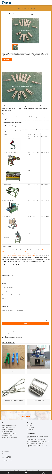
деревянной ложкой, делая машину (9, 433)
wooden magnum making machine (39, 251)
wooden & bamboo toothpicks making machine (12, 255)
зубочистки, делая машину (7, 431)
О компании (29, 425)
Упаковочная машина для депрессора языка (36, 439)
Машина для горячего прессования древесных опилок (38, 441)
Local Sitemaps (39, 470)
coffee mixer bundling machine (39, 253)
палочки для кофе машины (7, 429)
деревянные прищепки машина (26, 8)
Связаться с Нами (30, 427)
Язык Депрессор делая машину (8, 427)
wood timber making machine (28, 255)
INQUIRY (8, 59)
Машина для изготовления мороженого (35, 443)
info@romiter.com (8, 460)
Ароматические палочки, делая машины (10, 437)
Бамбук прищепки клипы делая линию (19, 331)
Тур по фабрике (30, 429)
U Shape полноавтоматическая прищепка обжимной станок (13, 370)
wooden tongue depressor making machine (22, 251)
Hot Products (27, 470)
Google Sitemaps (33, 470)
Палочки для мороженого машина (9, 425)
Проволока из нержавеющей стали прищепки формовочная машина (19, 336)
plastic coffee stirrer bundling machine (24, 253)
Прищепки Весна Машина (38, 400)
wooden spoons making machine (9, 253)
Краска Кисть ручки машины (7, 435)
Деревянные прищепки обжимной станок (13, 337)
